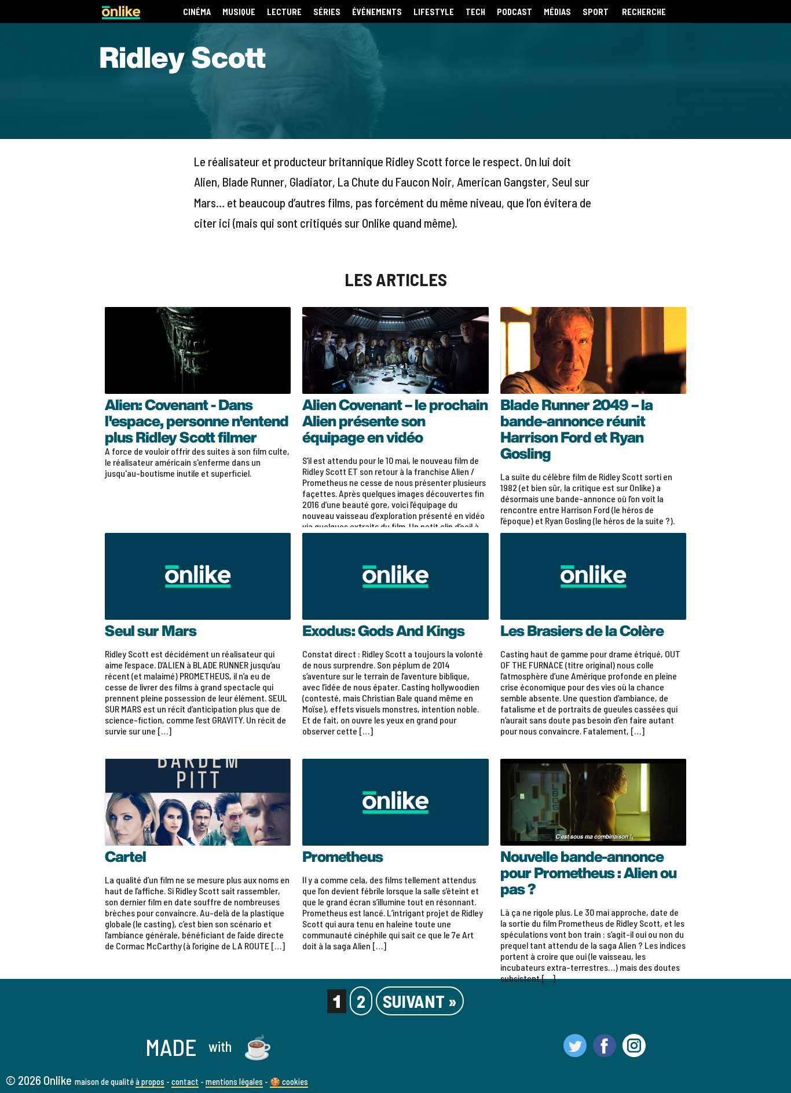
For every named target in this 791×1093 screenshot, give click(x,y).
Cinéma (197, 12)
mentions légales (234, 1081)
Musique (238, 12)
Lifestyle (433, 12)
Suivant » (420, 1000)
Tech (475, 12)
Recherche (644, 12)
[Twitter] (575, 1051)
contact (185, 1081)
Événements (377, 12)
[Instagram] (634, 1051)
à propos (150, 1081)
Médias (557, 12)
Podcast (514, 12)
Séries (326, 12)
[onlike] (121, 15)
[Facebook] (604, 1051)
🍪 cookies (289, 1081)
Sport (596, 12)
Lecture (284, 12)
